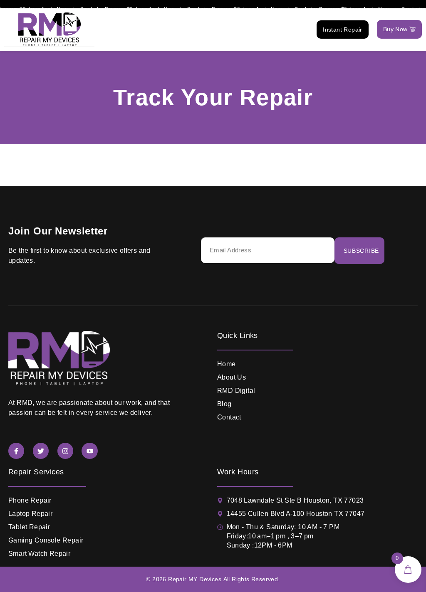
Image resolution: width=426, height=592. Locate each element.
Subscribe (361, 250)
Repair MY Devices (194, 579)
